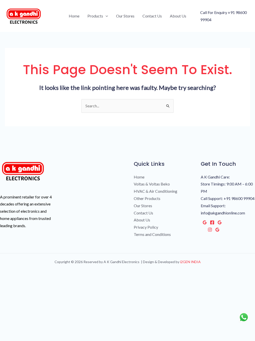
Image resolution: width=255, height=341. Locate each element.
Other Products (147, 198)
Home (74, 15)
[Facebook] (212, 222)
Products (95, 15)
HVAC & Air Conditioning (155, 191)
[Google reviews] (219, 222)
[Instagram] (210, 229)
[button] (105, 15)
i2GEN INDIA (190, 262)
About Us (178, 15)
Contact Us (152, 15)
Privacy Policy (146, 227)
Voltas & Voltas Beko (152, 183)
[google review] (217, 229)
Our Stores (125, 15)
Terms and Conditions (152, 234)
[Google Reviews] (204, 222)
